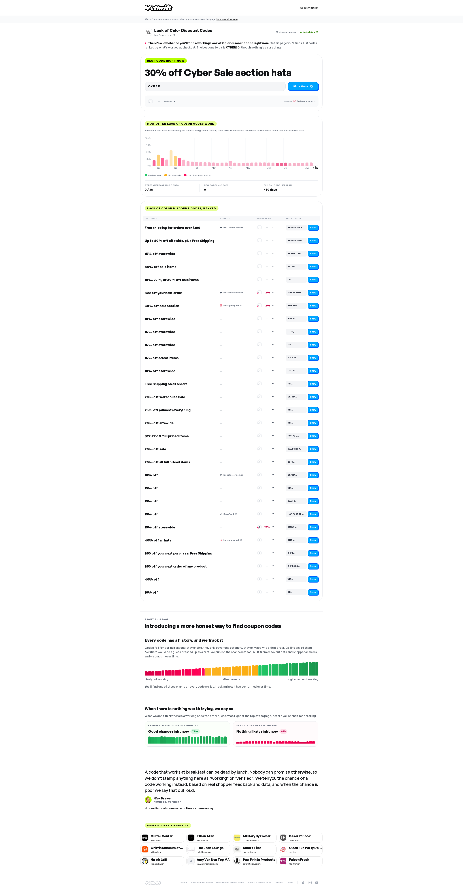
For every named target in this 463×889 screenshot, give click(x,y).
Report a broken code (259, 882)
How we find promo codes (230, 882)
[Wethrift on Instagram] (310, 883)
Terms (289, 882)
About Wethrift (309, 7)
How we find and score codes (163, 808)
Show (313, 227)
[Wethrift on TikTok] (303, 883)
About (183, 882)
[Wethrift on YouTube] (317, 883)
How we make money (227, 19)
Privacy (279, 882)
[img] (231, 153)
